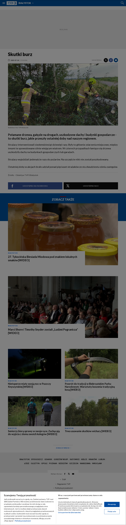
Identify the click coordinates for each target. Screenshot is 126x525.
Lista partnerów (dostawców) (69, 512)
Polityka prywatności (23, 521)
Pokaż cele (112, 511)
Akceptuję (112, 504)
